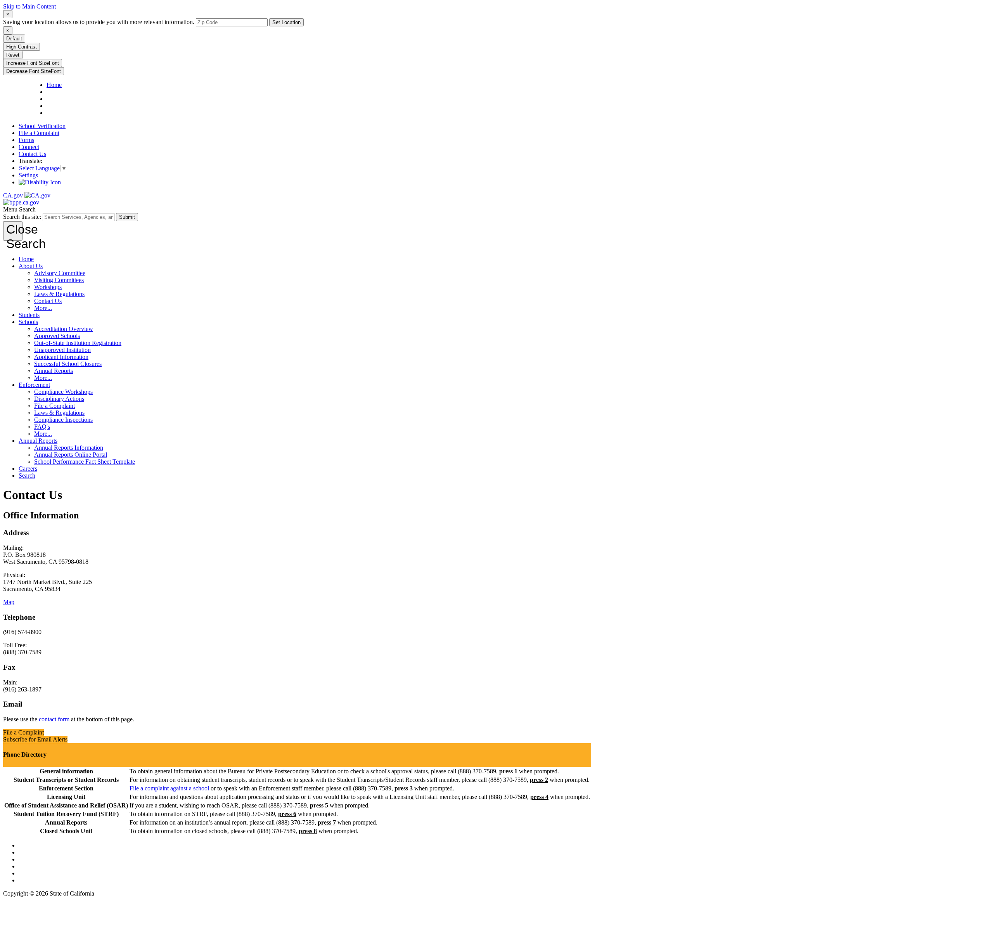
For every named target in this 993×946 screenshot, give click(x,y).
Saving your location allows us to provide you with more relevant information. (98, 22)
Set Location (286, 22)
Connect (29, 147)
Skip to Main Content (29, 6)
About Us (31, 266)
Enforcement (34, 384)
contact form (54, 719)
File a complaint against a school (169, 788)
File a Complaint (39, 133)
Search (27, 475)
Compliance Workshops (63, 391)
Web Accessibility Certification (56, 880)
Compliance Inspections (63, 419)
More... (43, 308)
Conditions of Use (41, 852)
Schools (28, 322)
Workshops (48, 287)
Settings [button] (28, 175)
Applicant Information (61, 356)
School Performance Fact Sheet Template (84, 461)
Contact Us (32, 154)
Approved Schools (57, 336)
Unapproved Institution (62, 350)
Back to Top (34, 845)
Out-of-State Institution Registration (77, 343)
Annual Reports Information (68, 447)
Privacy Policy (36, 859)
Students (29, 315)
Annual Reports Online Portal (70, 454)
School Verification (42, 126)
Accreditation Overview (63, 329)
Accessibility (34, 866)
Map (8, 602)
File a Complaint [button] (23, 732)
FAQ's (42, 426)
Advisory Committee (59, 273)
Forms (26, 140)
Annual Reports (53, 370)
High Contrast (21, 47)
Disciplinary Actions (59, 398)
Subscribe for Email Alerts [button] (35, 739)
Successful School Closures (68, 363)
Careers (28, 468)
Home (26, 259)
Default (14, 39)
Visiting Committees (59, 280)
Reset (12, 55)
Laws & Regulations (59, 294)
